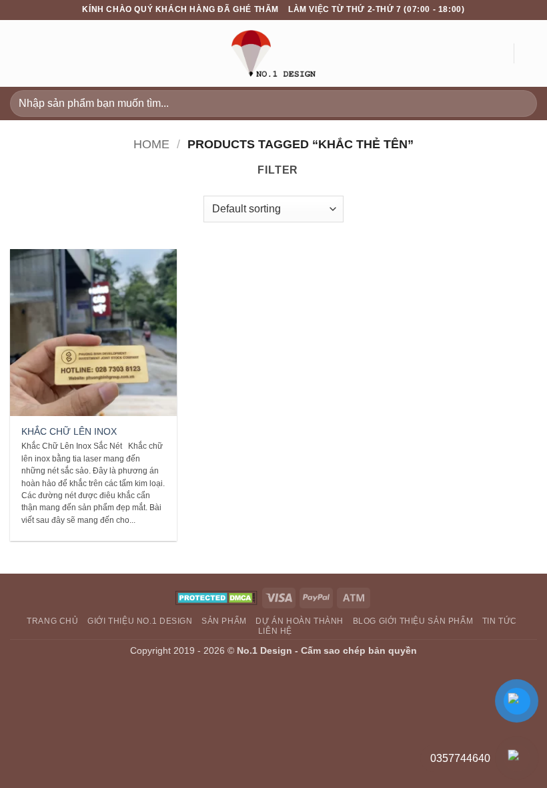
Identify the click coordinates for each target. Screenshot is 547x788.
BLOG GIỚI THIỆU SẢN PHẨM (413, 621)
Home (151, 144)
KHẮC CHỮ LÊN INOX (69, 431)
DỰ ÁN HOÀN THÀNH (299, 621)
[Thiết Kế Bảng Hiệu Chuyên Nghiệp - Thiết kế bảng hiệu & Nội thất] (273, 53)
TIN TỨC (499, 621)
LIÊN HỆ (275, 631)
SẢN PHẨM (224, 621)
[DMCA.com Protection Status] (216, 597)
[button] (18, 53)
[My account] (497, 53)
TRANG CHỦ (53, 621)
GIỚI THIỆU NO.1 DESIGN (139, 621)
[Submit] (521, 103)
